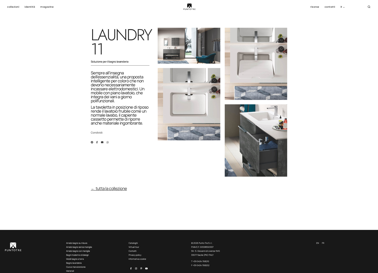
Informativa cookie (137, 259)
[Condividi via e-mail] (102, 142)
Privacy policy (135, 255)
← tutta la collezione (109, 188)
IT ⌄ (342, 7)
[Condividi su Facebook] (97, 142)
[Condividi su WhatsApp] (108, 142)
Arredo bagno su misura (76, 243)
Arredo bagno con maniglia (78, 251)
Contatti (330, 7)
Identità (30, 7)
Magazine (47, 7)
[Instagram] (136, 268)
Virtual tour (134, 247)
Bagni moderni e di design (77, 255)
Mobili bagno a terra (75, 259)
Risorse (314, 7)
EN (317, 243)
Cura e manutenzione (75, 266)
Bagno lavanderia (74, 262)
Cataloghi (133, 243)
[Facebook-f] (131, 268)
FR (323, 243)
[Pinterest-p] (141, 268)
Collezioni (13, 7)
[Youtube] (146, 268)
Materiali (70, 270)
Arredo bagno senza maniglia (79, 247)
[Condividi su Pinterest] (92, 142)
